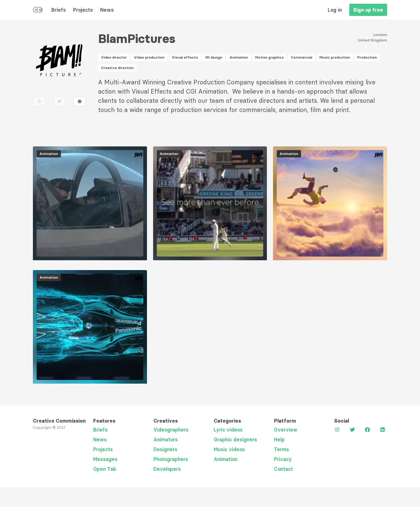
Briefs (58, 10)
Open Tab (104, 469)
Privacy (283, 459)
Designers (165, 449)
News (107, 10)
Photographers (170, 459)
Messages (105, 459)
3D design (213, 57)
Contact (283, 469)
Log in (335, 10)
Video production (149, 57)
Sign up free (368, 10)
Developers (167, 469)
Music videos (229, 449)
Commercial (301, 57)
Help (279, 439)
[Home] (38, 11)
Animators (165, 439)
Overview (285, 430)
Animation (238, 57)
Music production (334, 57)
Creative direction (117, 67)
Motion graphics (269, 57)
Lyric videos (228, 430)
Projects (83, 10)
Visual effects (185, 57)
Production (367, 57)
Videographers (170, 430)
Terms (281, 449)
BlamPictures (136, 38)
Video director (114, 57)
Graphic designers (235, 439)
